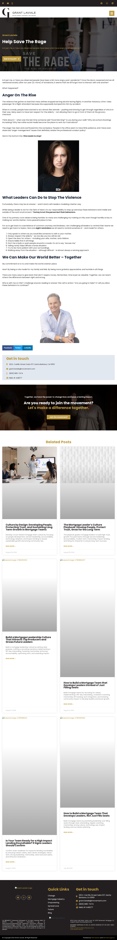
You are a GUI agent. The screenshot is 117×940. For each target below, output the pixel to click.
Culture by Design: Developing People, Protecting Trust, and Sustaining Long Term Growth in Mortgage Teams (29, 527)
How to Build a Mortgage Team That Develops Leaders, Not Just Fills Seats (87, 814)
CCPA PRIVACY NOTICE (76, 929)
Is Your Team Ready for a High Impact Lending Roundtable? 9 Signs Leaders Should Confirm (29, 843)
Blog (50, 913)
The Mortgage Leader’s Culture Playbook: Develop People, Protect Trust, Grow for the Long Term (85, 527)
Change (51, 895)
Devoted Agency (109, 938)
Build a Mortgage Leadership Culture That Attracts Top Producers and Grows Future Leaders (28, 640)
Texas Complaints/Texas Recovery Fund (82, 928)
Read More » (10, 546)
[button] (7, 347)
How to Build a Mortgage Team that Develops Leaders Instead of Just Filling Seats (85, 685)
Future (51, 909)
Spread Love (53, 906)
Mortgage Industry (56, 899)
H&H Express (95, 938)
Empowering (53, 902)
